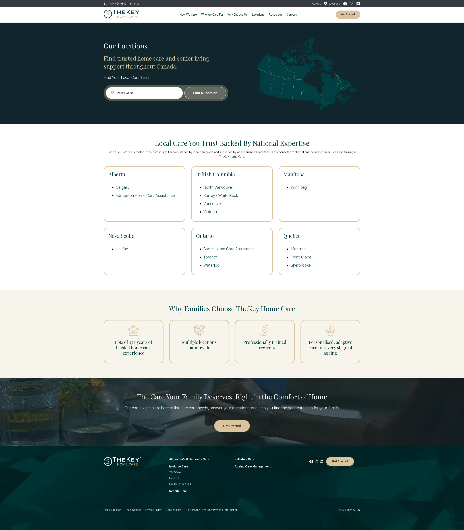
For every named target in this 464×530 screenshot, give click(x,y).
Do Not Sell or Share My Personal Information (212, 509)
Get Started (348, 14)
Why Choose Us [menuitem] (237, 14)
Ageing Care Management (253, 466)
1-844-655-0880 (117, 3)
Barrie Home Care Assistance (228, 249)
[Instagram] (352, 3)
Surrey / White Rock (220, 195)
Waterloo (211, 265)
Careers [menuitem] (292, 14)
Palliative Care (244, 459)
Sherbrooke (301, 265)
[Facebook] (346, 3)
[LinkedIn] (358, 3)
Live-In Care (175, 478)
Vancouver (212, 203)
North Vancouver (218, 187)
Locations (334, 3)
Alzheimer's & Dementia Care (189, 459)
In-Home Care (178, 466)
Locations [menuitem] (258, 14)
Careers (316, 3)
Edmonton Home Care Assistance (145, 195)
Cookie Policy (173, 509)
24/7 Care (175, 472)
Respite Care (178, 491)
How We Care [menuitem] (188, 14)
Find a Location (112, 509)
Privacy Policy (153, 509)
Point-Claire (301, 257)
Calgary (122, 187)
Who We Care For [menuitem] (212, 14)
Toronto (210, 257)
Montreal (298, 249)
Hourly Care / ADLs (180, 484)
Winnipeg (299, 187)
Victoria (210, 212)
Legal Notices (133, 509)
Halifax (122, 249)
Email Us (135, 3)
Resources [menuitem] (276, 14)
